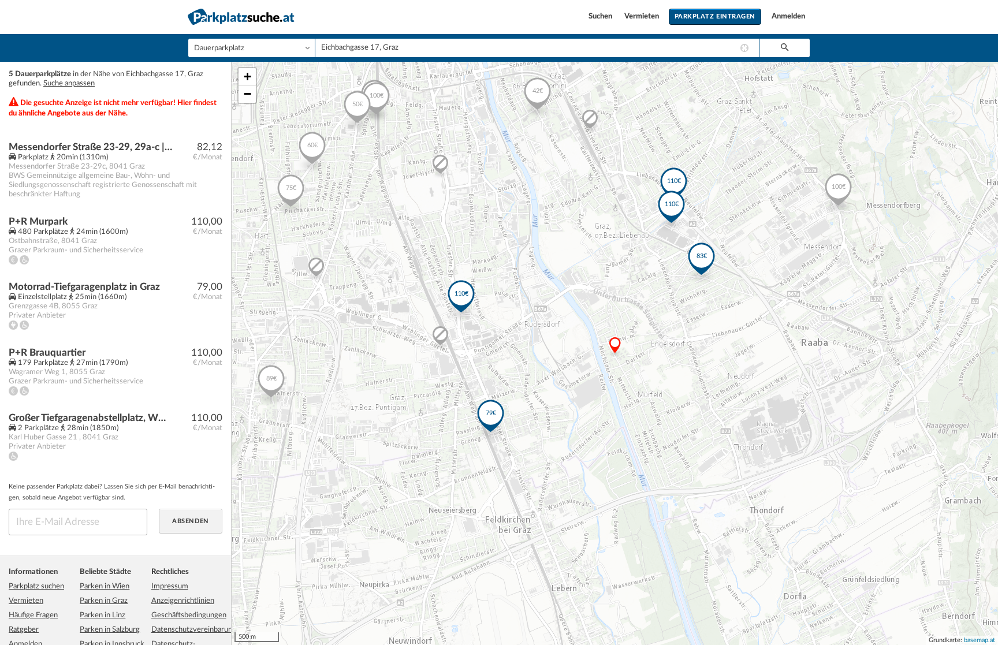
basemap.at (979, 640)
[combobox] (537, 48)
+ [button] (247, 76)
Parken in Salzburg (110, 629)
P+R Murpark (38, 221)
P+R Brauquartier (47, 352)
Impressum (169, 586)
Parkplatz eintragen (715, 16)
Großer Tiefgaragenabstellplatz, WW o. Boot (90, 418)
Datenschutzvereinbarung (193, 629)
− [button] (247, 94)
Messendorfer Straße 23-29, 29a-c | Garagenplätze (90, 147)
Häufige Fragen (33, 615)
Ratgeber (24, 629)
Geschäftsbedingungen (188, 615)
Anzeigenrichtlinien (182, 601)
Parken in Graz (104, 601)
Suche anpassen (69, 83)
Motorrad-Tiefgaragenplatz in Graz (84, 287)
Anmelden (788, 16)
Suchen (601, 16)
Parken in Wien (104, 586)
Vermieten (642, 16)
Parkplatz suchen (36, 586)
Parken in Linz (102, 615)
